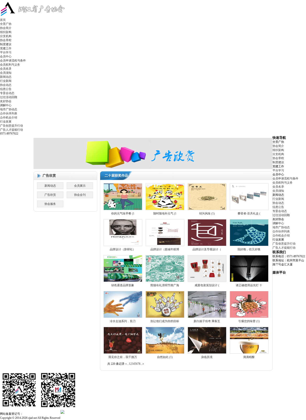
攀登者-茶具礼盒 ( (249, 213)
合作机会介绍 (8, 117)
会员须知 (5, 72)
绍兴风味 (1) (207, 213)
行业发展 (5, 121)
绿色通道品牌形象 (122, 285)
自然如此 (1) (165, 357)
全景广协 (5, 24)
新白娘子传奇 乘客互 (207, 321)
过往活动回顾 (8, 97)
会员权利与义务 (10, 64)
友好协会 (5, 101)
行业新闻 (5, 81)
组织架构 (5, 32)
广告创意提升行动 (11, 125)
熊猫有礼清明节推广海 (164, 285)
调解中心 (5, 105)
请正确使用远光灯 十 (249, 285)
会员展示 (80, 185)
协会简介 (5, 28)
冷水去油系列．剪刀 (123, 321)
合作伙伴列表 (8, 113)
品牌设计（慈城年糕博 (164, 249)
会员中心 (5, 56)
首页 (3, 20)
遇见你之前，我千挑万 (122, 357)
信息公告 (5, 89)
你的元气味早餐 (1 (122, 213)
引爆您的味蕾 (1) (249, 321)
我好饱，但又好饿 (248, 249)
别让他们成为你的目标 (164, 321)
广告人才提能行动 (11, 129)
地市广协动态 (8, 109)
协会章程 (5, 40)
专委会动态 (7, 93)
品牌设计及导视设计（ (206, 249)
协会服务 (50, 204)
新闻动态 (5, 76)
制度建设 (5, 44)
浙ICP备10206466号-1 (40, 413)
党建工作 (5, 48)
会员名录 (5, 68)
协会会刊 (80, 194)
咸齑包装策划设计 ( (207, 285)
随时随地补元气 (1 (164, 213)
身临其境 (207, 357)
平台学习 (5, 52)
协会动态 (5, 85)
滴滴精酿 (249, 357)
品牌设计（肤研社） (123, 249)
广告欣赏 (50, 194)
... (128, 363)
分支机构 (5, 36)
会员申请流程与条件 (13, 60)
